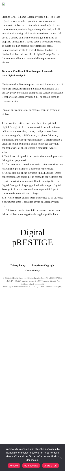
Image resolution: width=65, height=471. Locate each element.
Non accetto (31, 465)
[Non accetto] (60, 458)
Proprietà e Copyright (43, 265)
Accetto (14, 465)
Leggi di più (50, 465)
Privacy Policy (18, 265)
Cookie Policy (32, 270)
